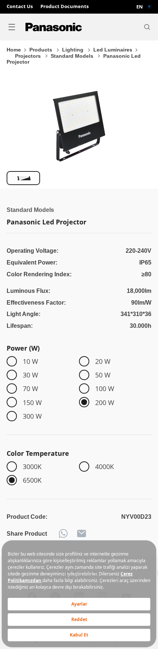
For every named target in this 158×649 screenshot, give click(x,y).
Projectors (28, 56)
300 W (32, 416)
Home (14, 50)
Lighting (73, 50)
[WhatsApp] (63, 533)
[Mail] (81, 533)
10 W (30, 361)
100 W (104, 388)
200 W (104, 402)
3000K (32, 466)
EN (139, 7)
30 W (30, 374)
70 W (30, 388)
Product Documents (64, 7)
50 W (103, 374)
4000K (104, 466)
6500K (32, 480)
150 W (32, 402)
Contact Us (20, 7)
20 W (103, 361)
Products (41, 50)
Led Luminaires (112, 50)
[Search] (147, 26)
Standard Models (73, 56)
